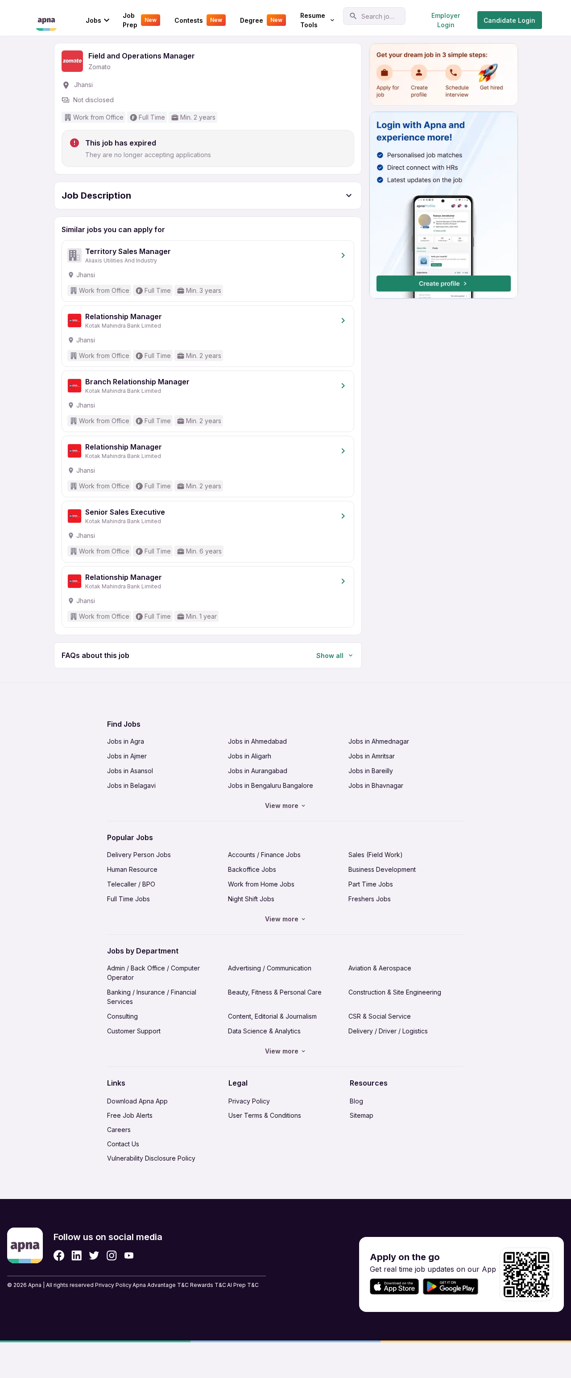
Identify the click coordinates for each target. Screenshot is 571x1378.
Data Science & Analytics (264, 1031)
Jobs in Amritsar (371, 756)
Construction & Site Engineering (394, 992)
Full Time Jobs (128, 899)
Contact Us (123, 1144)
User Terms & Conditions (264, 1115)
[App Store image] (394, 1286)
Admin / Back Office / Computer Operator (153, 972)
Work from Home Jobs (261, 884)
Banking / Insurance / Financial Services (151, 996)
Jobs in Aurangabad (257, 770)
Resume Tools (312, 20)
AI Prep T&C (243, 1285)
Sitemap (361, 1115)
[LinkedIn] (76, 1255)
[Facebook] (59, 1255)
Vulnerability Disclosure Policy (151, 1158)
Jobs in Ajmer (127, 756)
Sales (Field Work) (375, 854)
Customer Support (134, 1031)
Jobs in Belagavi (131, 785)
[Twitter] (94, 1255)
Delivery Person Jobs (139, 854)
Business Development (382, 869)
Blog (356, 1101)
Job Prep (140, 20)
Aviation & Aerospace (379, 968)
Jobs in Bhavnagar (375, 785)
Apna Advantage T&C (160, 1285)
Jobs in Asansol (130, 770)
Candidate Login (509, 20)
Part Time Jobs (370, 884)
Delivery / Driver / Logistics (388, 1031)
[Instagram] (112, 1255)
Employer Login (445, 20)
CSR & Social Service (379, 1016)
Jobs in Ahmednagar (378, 741)
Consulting (122, 1016)
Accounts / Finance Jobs (264, 854)
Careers (119, 1129)
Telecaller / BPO (131, 884)
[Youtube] (128, 1255)
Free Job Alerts (130, 1115)
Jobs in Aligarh (249, 756)
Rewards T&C (208, 1285)
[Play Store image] (454, 1286)
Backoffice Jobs (252, 869)
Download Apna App (137, 1101)
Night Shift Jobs (251, 899)
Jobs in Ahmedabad (257, 741)
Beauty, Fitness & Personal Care (275, 992)
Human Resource (132, 869)
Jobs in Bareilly (370, 770)
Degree (261, 20)
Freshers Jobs (369, 899)
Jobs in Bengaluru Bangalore (270, 785)
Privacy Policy (249, 1101)
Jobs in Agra (125, 741)
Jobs (93, 20)
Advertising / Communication (269, 968)
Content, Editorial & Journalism (272, 1016)
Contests (198, 20)
